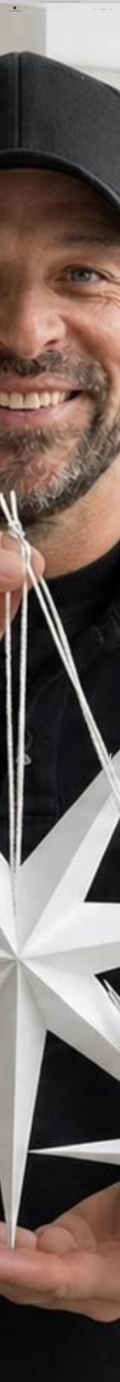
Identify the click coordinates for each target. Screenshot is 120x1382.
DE (111, 9)
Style (95, 9)
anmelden (104, 9)
